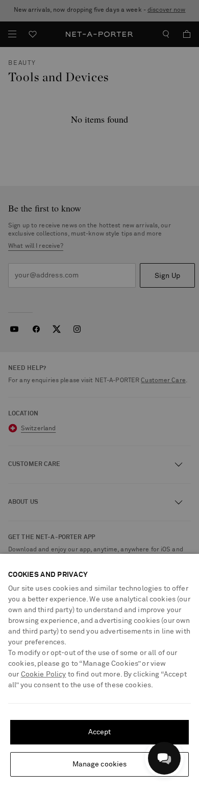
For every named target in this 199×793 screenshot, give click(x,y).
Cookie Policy (43, 674)
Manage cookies (99, 764)
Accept (99, 732)
